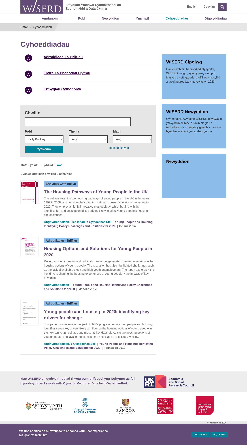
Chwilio (33, 112)
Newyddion (110, 18)
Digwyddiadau (216, 18)
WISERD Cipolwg (184, 61)
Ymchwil (142, 18)
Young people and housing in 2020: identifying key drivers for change (96, 314)
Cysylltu (209, 6)
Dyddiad (47, 165)
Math (117, 131)
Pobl (81, 18)
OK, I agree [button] (200, 434)
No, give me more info (33, 435)
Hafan (24, 27)
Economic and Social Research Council (185, 381)
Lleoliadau (78, 221)
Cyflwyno (44, 149)
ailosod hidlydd (119, 147)
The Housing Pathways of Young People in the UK (96, 191)
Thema (74, 131)
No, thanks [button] (219, 434)
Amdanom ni (51, 18)
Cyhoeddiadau (177, 18)
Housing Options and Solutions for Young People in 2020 (98, 251)
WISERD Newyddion (187, 111)
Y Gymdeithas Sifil (98, 221)
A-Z (59, 165)
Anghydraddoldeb (56, 221)
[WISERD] (41, 7)
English (192, 6)
